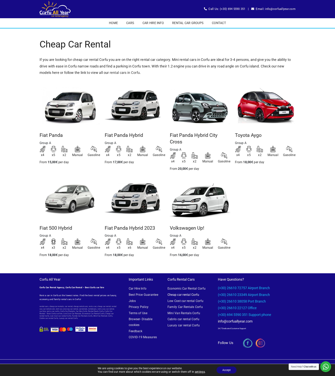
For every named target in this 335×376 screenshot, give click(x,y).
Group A (45, 143)
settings (200, 371)
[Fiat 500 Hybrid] (70, 199)
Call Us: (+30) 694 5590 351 (226, 9)
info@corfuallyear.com (235, 321)
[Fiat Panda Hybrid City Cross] (200, 106)
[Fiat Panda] (70, 106)
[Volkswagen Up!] (200, 199)
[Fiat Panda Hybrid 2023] (135, 199)
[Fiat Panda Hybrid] (135, 106)
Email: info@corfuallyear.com (275, 9)
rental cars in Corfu (125, 73)
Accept (226, 370)
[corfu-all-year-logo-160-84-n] (55, 3)
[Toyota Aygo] (265, 106)
